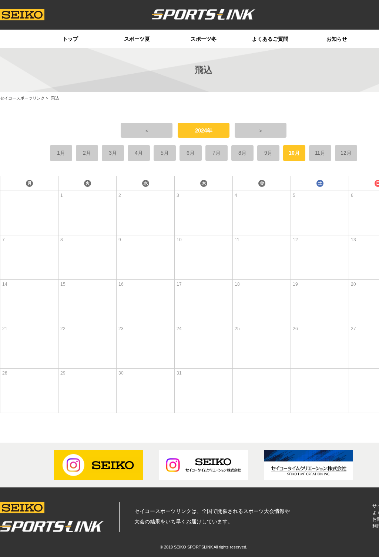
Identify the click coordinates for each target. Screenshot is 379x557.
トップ (70, 39)
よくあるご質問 (270, 39)
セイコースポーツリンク (22, 98)
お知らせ (336, 39)
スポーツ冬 (204, 39)
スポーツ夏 (137, 39)
